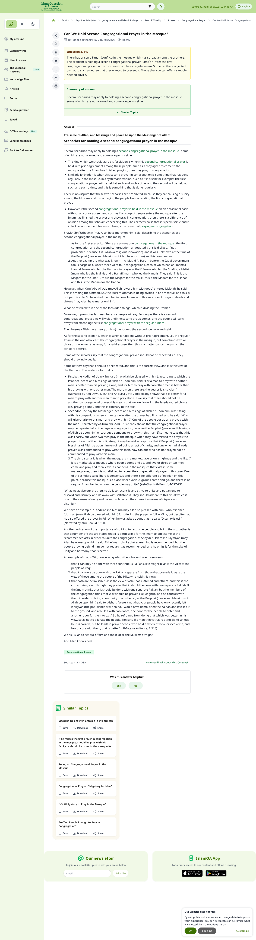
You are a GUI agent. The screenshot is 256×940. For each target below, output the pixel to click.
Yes (119, 685)
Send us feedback (20, 140)
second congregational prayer (165, 162)
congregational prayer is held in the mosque (128, 209)
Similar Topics (129, 112)
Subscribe (120, 873)
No (135, 685)
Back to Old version (21, 150)
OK (190, 930)
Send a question (19, 110)
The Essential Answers (24, 69)
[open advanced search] (149, 6)
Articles (14, 88)
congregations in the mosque (154, 243)
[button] (55, 35)
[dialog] (217, 922)
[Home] (53, 20)
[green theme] (11, 24)
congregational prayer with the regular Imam (134, 323)
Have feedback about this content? (167, 662)
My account (17, 39)
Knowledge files (19, 79)
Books (13, 98)
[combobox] (119, 6)
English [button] (246, 6)
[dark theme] (32, 24)
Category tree (18, 50)
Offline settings (22, 131)
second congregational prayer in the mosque (149, 151)
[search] (161, 6)
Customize (242, 930)
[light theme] (22, 24)
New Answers (18, 60)
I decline (207, 930)
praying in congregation (156, 226)
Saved (13, 119)
